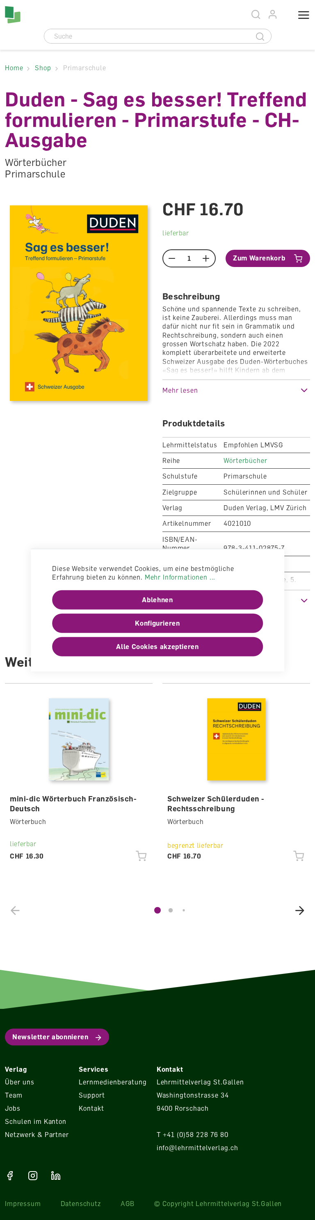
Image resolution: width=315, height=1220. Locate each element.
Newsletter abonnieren (50, 1037)
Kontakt (91, 1108)
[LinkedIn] (56, 1176)
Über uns (19, 1082)
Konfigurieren (157, 623)
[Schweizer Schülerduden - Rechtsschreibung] (236, 739)
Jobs (13, 1108)
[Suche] (260, 36)
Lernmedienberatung (112, 1082)
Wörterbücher (245, 460)
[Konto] (273, 14)
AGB (128, 1203)
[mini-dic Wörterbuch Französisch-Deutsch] (79, 739)
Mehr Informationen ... (180, 577)
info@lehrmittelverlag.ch (197, 1148)
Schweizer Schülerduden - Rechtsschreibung (216, 803)
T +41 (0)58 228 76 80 (192, 1134)
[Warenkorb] (284, 15)
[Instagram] (33, 1176)
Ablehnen (157, 600)
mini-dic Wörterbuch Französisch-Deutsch (73, 803)
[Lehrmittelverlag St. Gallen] (13, 14)
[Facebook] (10, 1176)
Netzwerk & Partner (37, 1134)
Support (92, 1095)
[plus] (206, 258)
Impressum (23, 1203)
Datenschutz (81, 1203)
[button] (236, 390)
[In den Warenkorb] (141, 856)
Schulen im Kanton (35, 1121)
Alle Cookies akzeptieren (157, 646)
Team (14, 1095)
